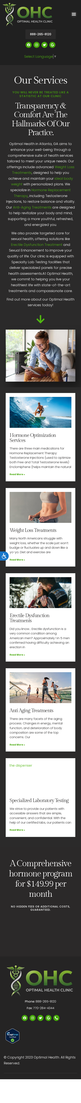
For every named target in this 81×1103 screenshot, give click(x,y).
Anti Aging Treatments (31, 710)
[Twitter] (44, 45)
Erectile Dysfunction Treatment (36, 244)
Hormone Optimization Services (33, 438)
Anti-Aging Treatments (32, 207)
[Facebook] (29, 45)
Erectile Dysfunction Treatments (29, 618)
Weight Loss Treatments (33, 530)
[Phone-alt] (56, 1018)
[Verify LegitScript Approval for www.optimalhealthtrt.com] (12, 1042)
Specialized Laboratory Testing (39, 800)
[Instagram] (37, 45)
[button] (73, 14)
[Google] (52, 45)
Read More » (17, 474)
